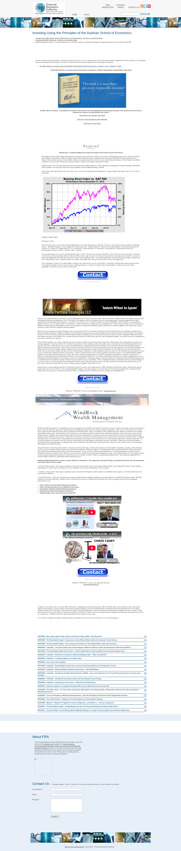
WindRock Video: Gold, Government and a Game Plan (58, 493)
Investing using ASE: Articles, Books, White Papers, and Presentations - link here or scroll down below (69, 38)
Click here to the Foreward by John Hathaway (92, 119)
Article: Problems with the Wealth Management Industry (58, 485)
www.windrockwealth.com (91, 584)
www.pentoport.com (110, 391)
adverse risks (49, 744)
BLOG (87, 15)
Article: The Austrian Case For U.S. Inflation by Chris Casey (59, 487)
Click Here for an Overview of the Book (92, 115)
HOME (74, 15)
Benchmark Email (95, 281)
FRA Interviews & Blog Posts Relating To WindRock (56, 491)
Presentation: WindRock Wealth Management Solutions (58, 489)
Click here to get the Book (92, 123)
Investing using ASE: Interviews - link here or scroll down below (56, 40)
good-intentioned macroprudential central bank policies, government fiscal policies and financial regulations (57, 746)
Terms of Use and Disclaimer (74, 847)
